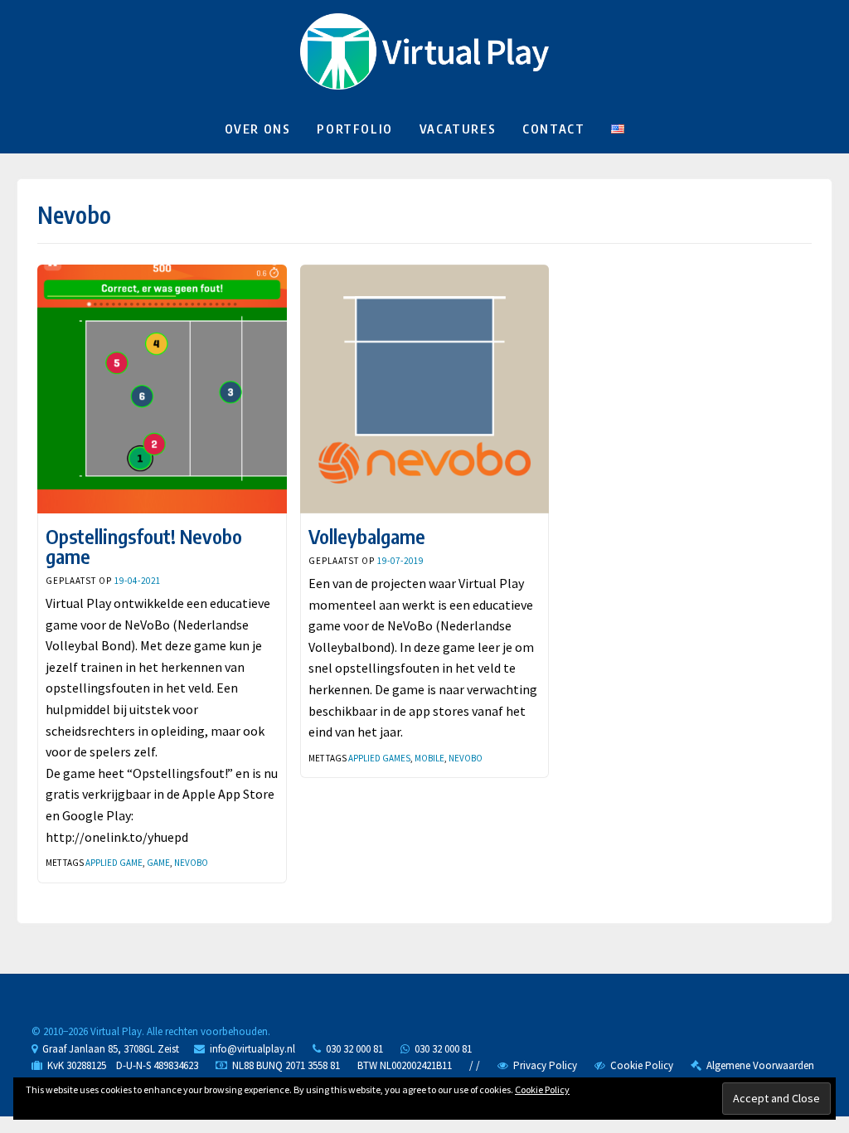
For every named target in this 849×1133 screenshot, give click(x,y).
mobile (429, 758)
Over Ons (258, 128)
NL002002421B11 (416, 1065)
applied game (114, 862)
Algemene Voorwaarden (757, 1065)
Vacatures (458, 128)
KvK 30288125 (74, 1065)
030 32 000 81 (352, 1049)
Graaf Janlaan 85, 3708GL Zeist (108, 1049)
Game (158, 862)
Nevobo (191, 862)
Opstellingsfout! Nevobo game (144, 545)
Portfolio (354, 128)
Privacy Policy (542, 1065)
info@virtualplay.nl (252, 1049)
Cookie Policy (639, 1065)
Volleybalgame (366, 535)
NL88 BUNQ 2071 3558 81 (286, 1065)
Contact (553, 128)
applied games (379, 758)
